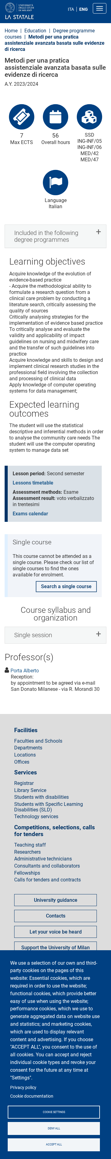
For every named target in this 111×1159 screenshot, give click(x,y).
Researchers (27, 852)
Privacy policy (23, 1087)
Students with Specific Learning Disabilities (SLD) (48, 807)
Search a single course (66, 586)
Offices (21, 762)
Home (11, 31)
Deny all (54, 1128)
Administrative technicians (43, 859)
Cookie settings (54, 1112)
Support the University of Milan (55, 948)
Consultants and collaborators (47, 866)
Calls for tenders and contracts (47, 880)
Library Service (30, 790)
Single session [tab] (33, 635)
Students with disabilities (41, 797)
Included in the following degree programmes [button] (46, 236)
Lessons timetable (33, 483)
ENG (83, 9)
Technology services (36, 816)
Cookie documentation (31, 1096)
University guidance (55, 900)
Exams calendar (30, 514)
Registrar (24, 783)
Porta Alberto (24, 671)
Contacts (55, 916)
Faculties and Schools (38, 741)
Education (35, 31)
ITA (71, 9)
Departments (28, 748)
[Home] (34, 11)
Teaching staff (30, 845)
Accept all (54, 1144)
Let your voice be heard (56, 932)
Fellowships (27, 873)
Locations (25, 755)
